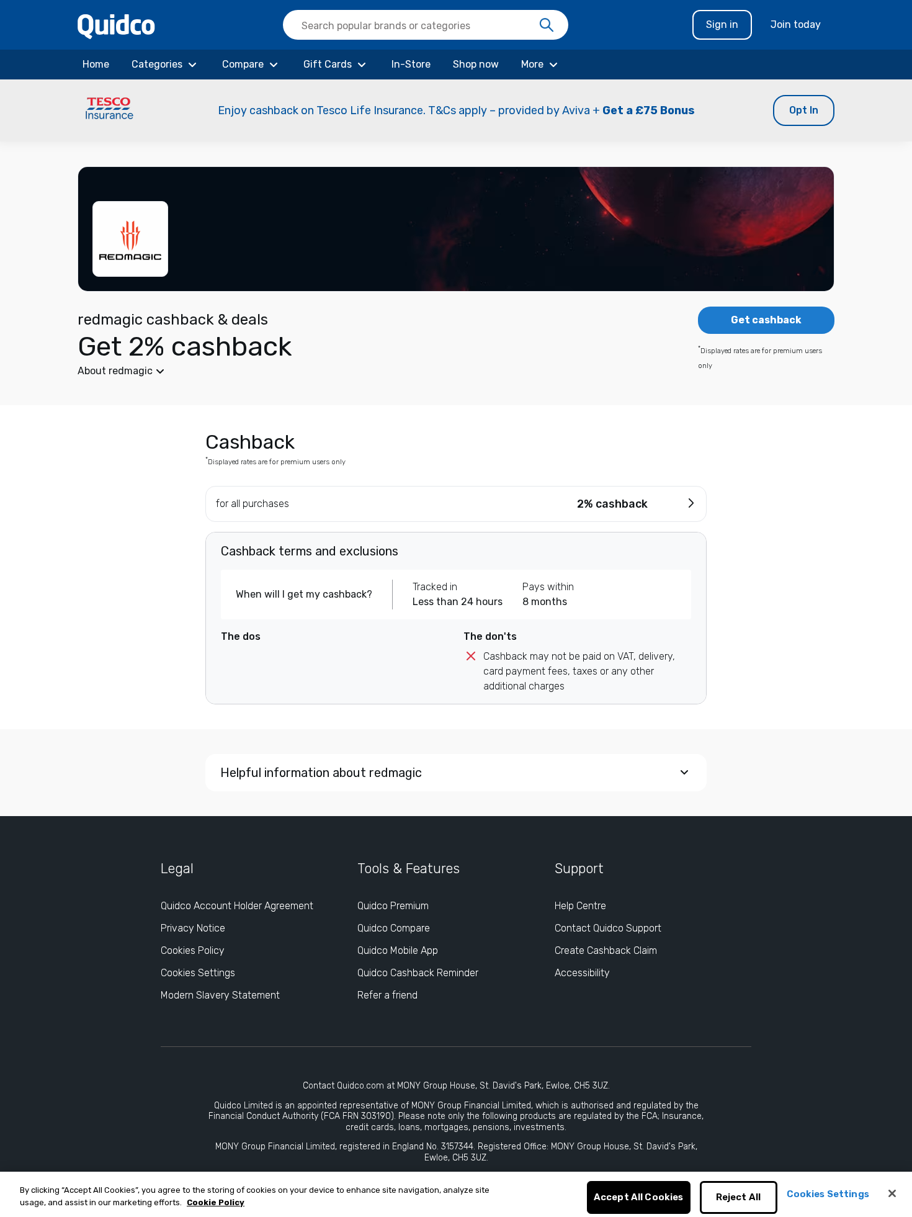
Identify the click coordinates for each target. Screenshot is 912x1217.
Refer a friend (387, 995)
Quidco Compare (393, 928)
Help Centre (580, 906)
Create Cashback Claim (606, 950)
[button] (456, 110)
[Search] (547, 25)
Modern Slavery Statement (220, 995)
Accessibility (582, 973)
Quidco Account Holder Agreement (237, 906)
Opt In (803, 110)
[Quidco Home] (116, 26)
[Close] (892, 1193)
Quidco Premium (393, 906)
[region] (456, 1194)
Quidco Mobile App (397, 950)
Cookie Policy (215, 1202)
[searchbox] (425, 25)
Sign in (722, 24)
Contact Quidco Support (608, 928)
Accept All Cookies (639, 1197)
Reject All (738, 1197)
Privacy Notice (193, 928)
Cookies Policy (193, 950)
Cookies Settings (198, 973)
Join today (796, 24)
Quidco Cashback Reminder (417, 973)
